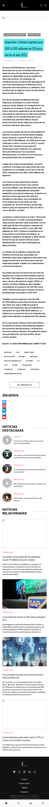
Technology (8, 369)
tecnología (21, 369)
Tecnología (34, 35)
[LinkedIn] (30, 771)
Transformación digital (13, 373)
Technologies (27, 365)
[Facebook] (24, 402)
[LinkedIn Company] (24, 410)
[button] (3, 5)
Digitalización (9, 356)
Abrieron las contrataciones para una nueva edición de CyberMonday (28, 442)
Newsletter (24, 792)
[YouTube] (24, 417)
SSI (38, 361)
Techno (14, 365)
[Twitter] (24, 413)
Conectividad (29, 352)
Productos (19, 465)
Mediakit (24, 787)
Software (29, 361)
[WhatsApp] (35, 771)
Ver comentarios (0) (24, 385)
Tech (6, 365)
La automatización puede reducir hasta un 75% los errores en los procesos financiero (23, 739)
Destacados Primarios (15, 35)
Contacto (24, 779)
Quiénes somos (24, 783)
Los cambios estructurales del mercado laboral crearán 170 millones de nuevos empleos (30, 456)
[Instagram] (24, 406)
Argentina (7, 352)
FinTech (17, 437)
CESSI (18, 352)
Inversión (33, 356)
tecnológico (34, 369)
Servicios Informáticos (12, 361)
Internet (22, 356)
